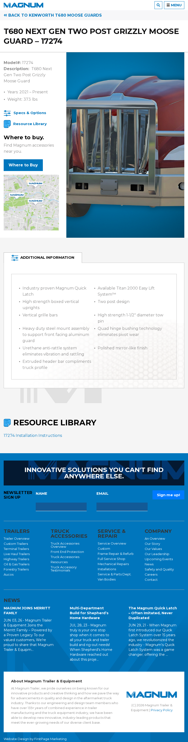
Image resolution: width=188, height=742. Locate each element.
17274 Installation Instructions (33, 435)
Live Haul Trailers (17, 554)
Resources (59, 562)
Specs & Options (29, 112)
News (149, 564)
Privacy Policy (162, 710)
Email (102, 493)
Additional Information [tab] (47, 257)
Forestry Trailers (16, 569)
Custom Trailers (16, 544)
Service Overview (112, 543)
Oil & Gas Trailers (16, 564)
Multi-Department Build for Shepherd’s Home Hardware (89, 613)
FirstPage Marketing (50, 739)
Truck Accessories (65, 557)
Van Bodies (107, 579)
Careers (151, 574)
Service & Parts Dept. (114, 574)
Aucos (8, 574)
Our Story (152, 544)
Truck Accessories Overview (65, 544)
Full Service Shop (111, 559)
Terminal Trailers (16, 549)
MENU (176, 5)
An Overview (155, 538)
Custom (104, 548)
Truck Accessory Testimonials (64, 568)
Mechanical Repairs (113, 564)
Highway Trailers (16, 559)
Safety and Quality (159, 569)
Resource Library (30, 123)
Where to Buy (23, 165)
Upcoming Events (159, 559)
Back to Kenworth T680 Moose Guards (54, 15)
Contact (151, 579)
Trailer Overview (16, 538)
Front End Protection (67, 552)
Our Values (153, 549)
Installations (107, 569)
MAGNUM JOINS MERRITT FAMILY (27, 610)
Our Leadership (157, 554)
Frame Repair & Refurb (116, 554)
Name (41, 493)
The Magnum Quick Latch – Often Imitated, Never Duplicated (153, 613)
